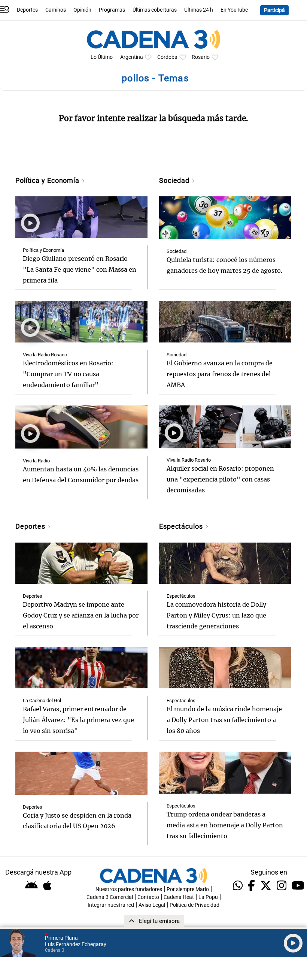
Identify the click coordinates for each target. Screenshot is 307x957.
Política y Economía (48, 180)
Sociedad (175, 180)
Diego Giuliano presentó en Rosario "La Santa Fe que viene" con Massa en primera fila (79, 269)
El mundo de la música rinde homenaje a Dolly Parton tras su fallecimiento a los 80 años (224, 719)
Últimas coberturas (155, 10)
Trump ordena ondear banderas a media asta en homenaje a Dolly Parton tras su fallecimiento (225, 825)
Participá (274, 10)
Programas (112, 10)
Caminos (55, 10)
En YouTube (234, 10)
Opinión (82, 10)
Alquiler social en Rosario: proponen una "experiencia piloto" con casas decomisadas (220, 479)
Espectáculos (182, 526)
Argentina (131, 57)
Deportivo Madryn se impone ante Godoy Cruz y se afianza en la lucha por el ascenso (81, 615)
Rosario (201, 57)
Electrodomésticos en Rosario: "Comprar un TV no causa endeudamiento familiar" (68, 374)
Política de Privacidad (194, 905)
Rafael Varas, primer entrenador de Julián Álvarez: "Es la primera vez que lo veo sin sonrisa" (78, 719)
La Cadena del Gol (42, 700)
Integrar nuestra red (111, 905)
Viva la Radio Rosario (45, 354)
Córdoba (167, 57)
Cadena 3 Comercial (109, 897)
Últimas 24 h (198, 10)
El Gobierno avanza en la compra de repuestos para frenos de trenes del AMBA (220, 374)
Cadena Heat (179, 897)
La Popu (208, 897)
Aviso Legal (152, 905)
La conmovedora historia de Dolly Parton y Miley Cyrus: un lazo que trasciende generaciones (216, 615)
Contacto (148, 897)
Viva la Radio (36, 461)
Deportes (27, 10)
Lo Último (102, 57)
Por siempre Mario (188, 889)
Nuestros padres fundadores (128, 889)
